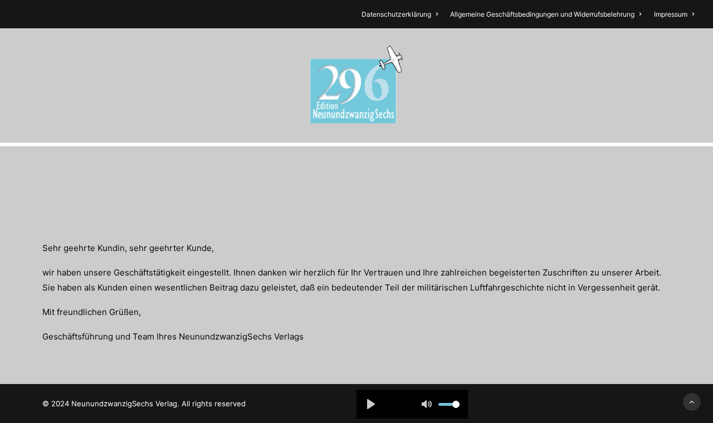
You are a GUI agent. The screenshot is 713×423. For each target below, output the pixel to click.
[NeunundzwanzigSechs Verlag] (356, 85)
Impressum (670, 14)
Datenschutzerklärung (396, 14)
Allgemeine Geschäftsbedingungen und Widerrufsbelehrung (542, 14)
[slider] (449, 404)
